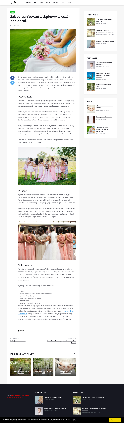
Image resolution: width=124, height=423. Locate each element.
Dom (69, 2)
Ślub (41, 2)
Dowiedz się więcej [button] (69, 419)
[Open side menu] (7, 3)
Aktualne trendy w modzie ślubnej (66, 372)
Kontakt (56, 2)
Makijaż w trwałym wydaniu (105, 41)
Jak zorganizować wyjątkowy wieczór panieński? (102, 129)
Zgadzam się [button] (115, 419)
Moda (35, 2)
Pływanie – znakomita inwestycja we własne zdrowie (103, 75)
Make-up (28, 2)
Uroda (48, 2)
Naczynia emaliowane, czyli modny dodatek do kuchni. (61, 342)
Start (63, 2)
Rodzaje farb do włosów (18, 341)
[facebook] (12, 78)
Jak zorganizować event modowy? (55, 408)
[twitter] (12, 83)
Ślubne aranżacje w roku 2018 (43, 372)
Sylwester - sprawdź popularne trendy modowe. (105, 31)
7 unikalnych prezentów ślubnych (21, 372)
